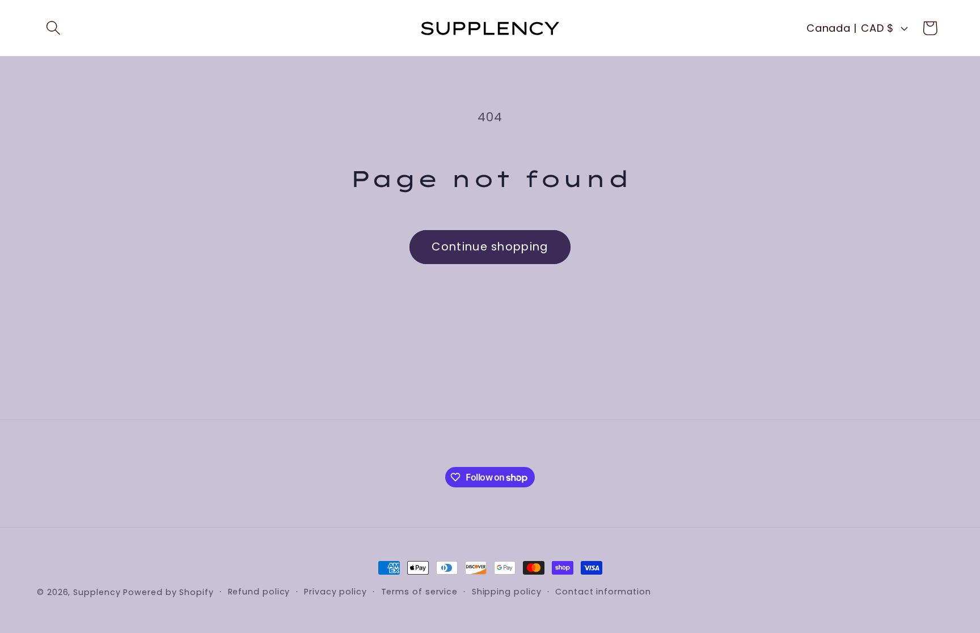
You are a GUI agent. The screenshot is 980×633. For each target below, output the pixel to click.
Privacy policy (335, 591)
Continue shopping (490, 246)
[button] (53, 28)
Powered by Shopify (168, 592)
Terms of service (419, 591)
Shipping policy (507, 591)
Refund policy (259, 591)
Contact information (602, 591)
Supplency (96, 592)
